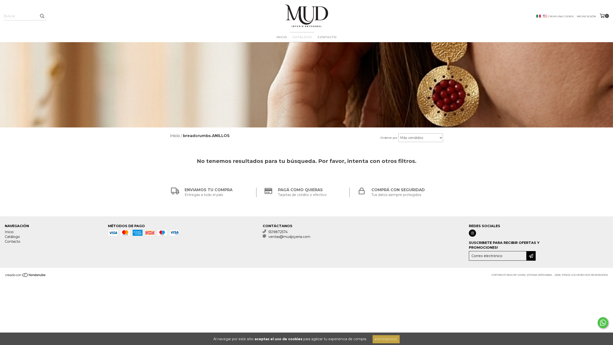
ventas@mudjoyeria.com (289, 237)
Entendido (386, 339)
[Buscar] (42, 16)
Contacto (327, 37)
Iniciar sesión (586, 16)
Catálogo (302, 37)
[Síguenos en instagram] (472, 233)
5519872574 (278, 232)
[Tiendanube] (26, 276)
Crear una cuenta (560, 16)
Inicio (282, 37)
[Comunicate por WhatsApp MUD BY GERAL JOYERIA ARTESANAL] (603, 322)
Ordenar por (388, 137)
